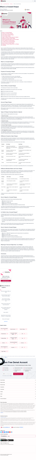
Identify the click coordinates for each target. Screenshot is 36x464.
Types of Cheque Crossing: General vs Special (10, 37)
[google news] (11, 432)
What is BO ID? (6, 312)
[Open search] (33, 1)
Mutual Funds (3, 333)
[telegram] (1, 432)
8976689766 (21, 427)
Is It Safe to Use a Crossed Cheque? (8, 41)
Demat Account (13, 329)
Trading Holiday (3, 338)
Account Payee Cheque (6, 35)
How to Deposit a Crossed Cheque (8, 40)
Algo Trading (4, 351)
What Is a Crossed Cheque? (7, 32)
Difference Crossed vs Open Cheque (8, 38)
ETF (22, 347)
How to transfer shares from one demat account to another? (5, 308)
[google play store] (3, 440)
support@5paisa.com (7, 427)
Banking (11, 3)
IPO (22, 333)
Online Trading (22, 329)
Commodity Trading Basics (14, 334)
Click (5, 357)
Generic (3, 342)
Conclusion (4, 45)
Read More (6, 321)
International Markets (13, 342)
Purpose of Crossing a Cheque (7, 33)
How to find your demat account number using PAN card (6, 299)
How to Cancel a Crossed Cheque (8, 42)
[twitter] (4, 432)
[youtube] (10, 432)
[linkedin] (8, 432)
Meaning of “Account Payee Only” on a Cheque (10, 44)
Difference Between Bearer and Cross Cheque (10, 39)
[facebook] (6, 432)
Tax (22, 338)
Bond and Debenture (4, 346)
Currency (22, 342)
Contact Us (1, 412)
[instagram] (3, 432)
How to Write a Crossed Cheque (8, 34)
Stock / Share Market (4, 328)
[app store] (10, 440)
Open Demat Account (6, 280)
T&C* (9, 282)
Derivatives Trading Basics (14, 338)
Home (1, 3)
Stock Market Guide (6, 3)
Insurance (13, 347)
